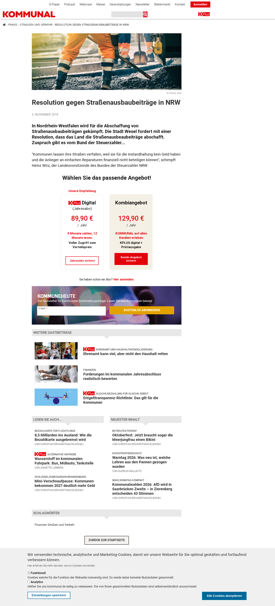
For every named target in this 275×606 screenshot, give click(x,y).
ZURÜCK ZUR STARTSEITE (106, 540)
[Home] (29, 14)
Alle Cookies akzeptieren (224, 595)
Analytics (37, 582)
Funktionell (38, 573)
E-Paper (54, 4)
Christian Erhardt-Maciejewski (61, 444)
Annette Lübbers (51, 467)
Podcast (69, 4)
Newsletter (142, 4)
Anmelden (200, 4)
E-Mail (42, 308)
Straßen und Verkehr (36, 24)
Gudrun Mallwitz (130, 471)
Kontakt (180, 4)
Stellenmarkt (162, 4)
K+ (200, 14)
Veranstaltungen (120, 4)
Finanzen (41, 525)
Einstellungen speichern (49, 595)
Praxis (12, 24)
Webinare (86, 4)
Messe (100, 4)
